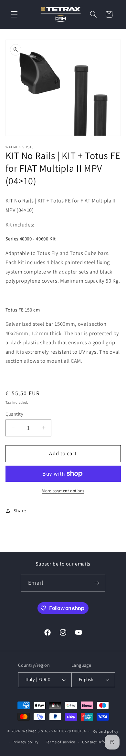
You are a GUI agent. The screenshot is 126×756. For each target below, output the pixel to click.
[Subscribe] (97, 583)
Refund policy (106, 731)
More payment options (63, 491)
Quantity (14, 414)
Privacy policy (26, 741)
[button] (14, 14)
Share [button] (20, 510)
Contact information (101, 741)
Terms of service (60, 741)
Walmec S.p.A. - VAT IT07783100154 (54, 731)
